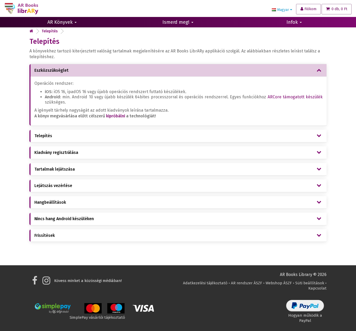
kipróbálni (115, 115)
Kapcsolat (317, 288)
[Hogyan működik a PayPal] (305, 310)
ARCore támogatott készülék (295, 96)
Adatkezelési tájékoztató (205, 283)
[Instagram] (46, 282)
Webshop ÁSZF (279, 283)
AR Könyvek (60, 22)
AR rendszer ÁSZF (246, 283)
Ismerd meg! (176, 22)
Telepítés (50, 31)
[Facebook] (34, 282)
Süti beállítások (309, 283)
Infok (292, 22)
